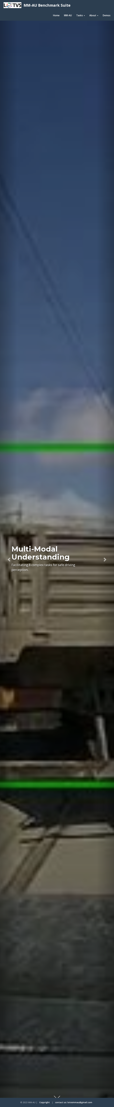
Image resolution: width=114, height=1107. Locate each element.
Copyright (44, 1102)
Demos (106, 15)
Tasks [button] (79, 15)
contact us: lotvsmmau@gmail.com (73, 1102)
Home (56, 15)
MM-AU (68, 15)
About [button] (93, 15)
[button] (8, 558)
